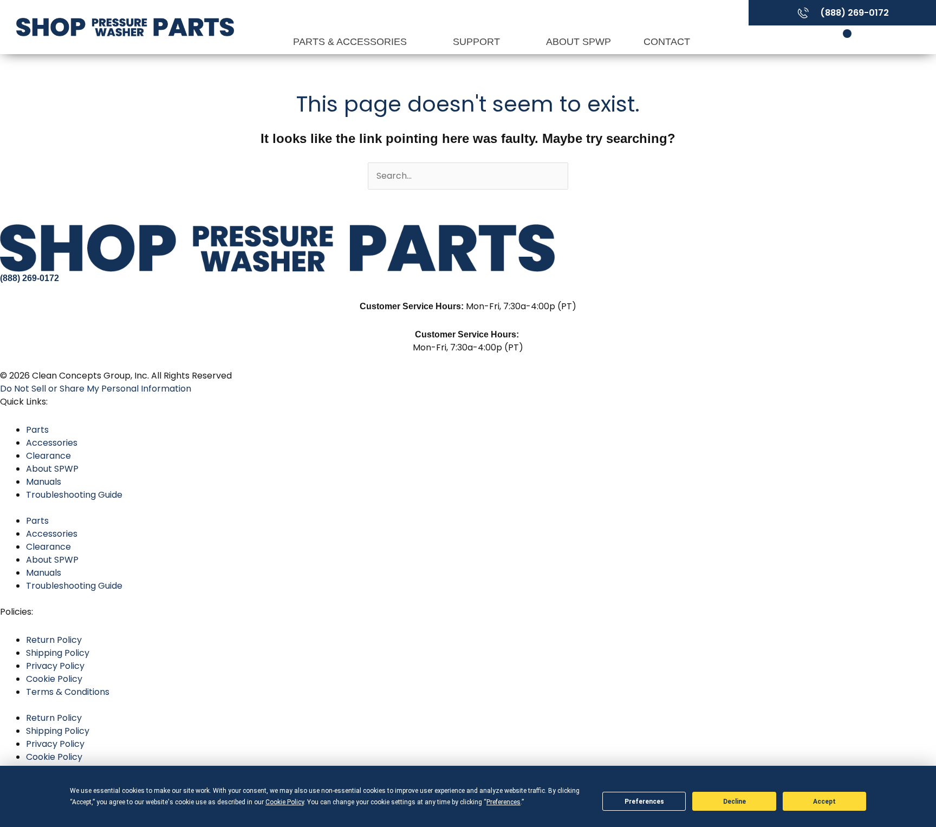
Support (478, 41)
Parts (37, 430)
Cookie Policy (54, 679)
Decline (734, 801)
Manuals (43, 482)
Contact (667, 41)
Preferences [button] (503, 802)
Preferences (644, 801)
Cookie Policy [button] (284, 802)
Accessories (51, 443)
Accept (824, 801)
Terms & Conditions (67, 692)
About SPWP (578, 41)
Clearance (48, 456)
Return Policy (54, 640)
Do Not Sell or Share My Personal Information (95, 388)
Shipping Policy (57, 653)
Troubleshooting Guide (74, 495)
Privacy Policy (55, 666)
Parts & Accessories (351, 41)
